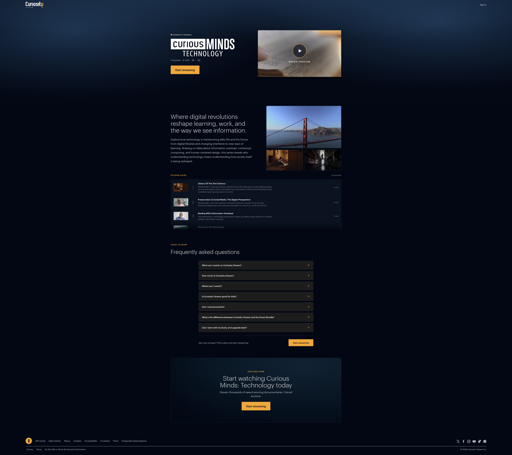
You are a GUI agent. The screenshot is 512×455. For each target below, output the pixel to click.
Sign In (483, 4)
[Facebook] (463, 441)
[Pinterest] (484, 441)
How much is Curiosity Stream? (218, 275)
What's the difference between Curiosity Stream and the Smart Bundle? (238, 317)
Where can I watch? (212, 285)
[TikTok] (479, 441)
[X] (458, 441)
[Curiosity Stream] (34, 5)
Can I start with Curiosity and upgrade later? (224, 327)
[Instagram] (468, 441)
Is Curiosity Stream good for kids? (219, 296)
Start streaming (185, 70)
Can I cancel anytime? (213, 306)
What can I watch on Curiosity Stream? (221, 265)
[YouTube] (474, 441)
